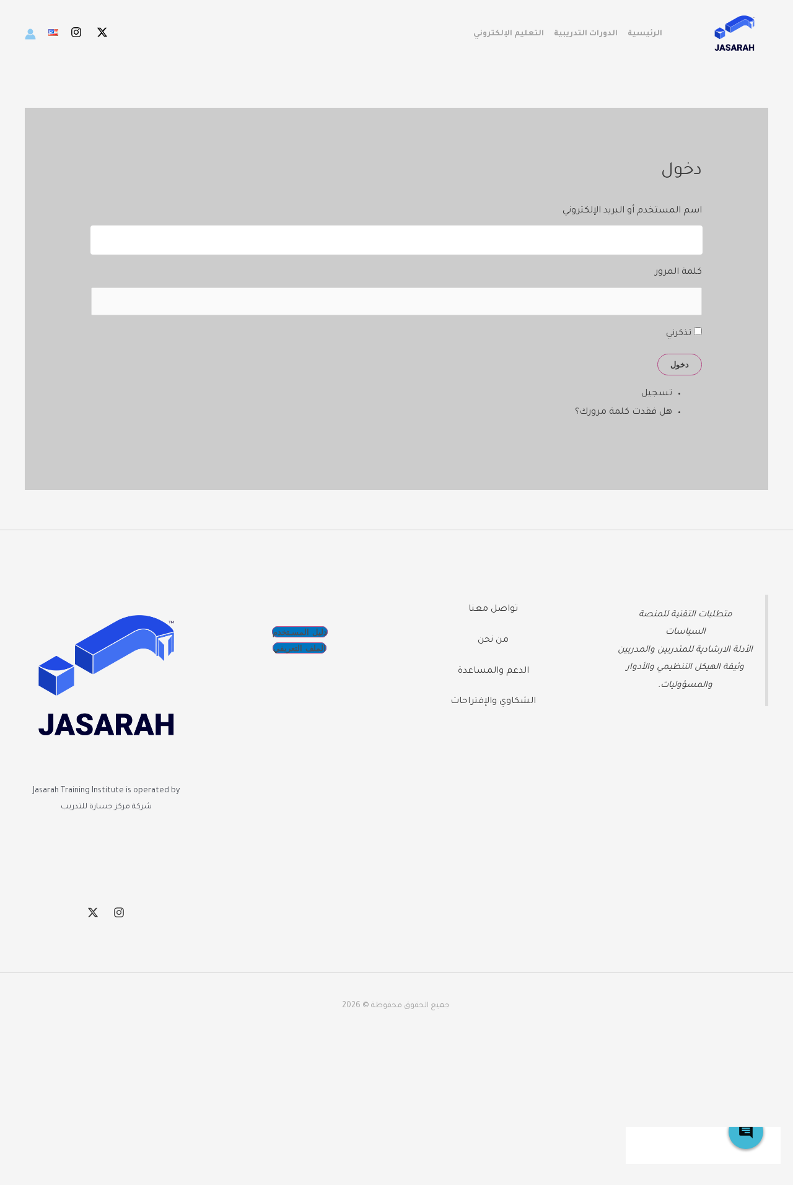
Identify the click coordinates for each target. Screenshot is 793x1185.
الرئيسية (645, 34)
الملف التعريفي (299, 648)
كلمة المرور (678, 273)
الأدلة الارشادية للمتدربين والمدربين (685, 650)
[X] (102, 32)
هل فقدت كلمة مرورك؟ (623, 413)
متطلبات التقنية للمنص (688, 614)
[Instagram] (76, 32)
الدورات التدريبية (586, 34)
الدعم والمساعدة (493, 671)
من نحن (493, 640)
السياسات (685, 632)
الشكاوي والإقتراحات (493, 702)
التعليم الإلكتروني (508, 34)
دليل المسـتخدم (300, 632)
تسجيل (656, 394)
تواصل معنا (493, 609)
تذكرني (678, 334)
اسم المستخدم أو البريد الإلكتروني (632, 211)
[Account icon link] (30, 34)
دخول (679, 364)
